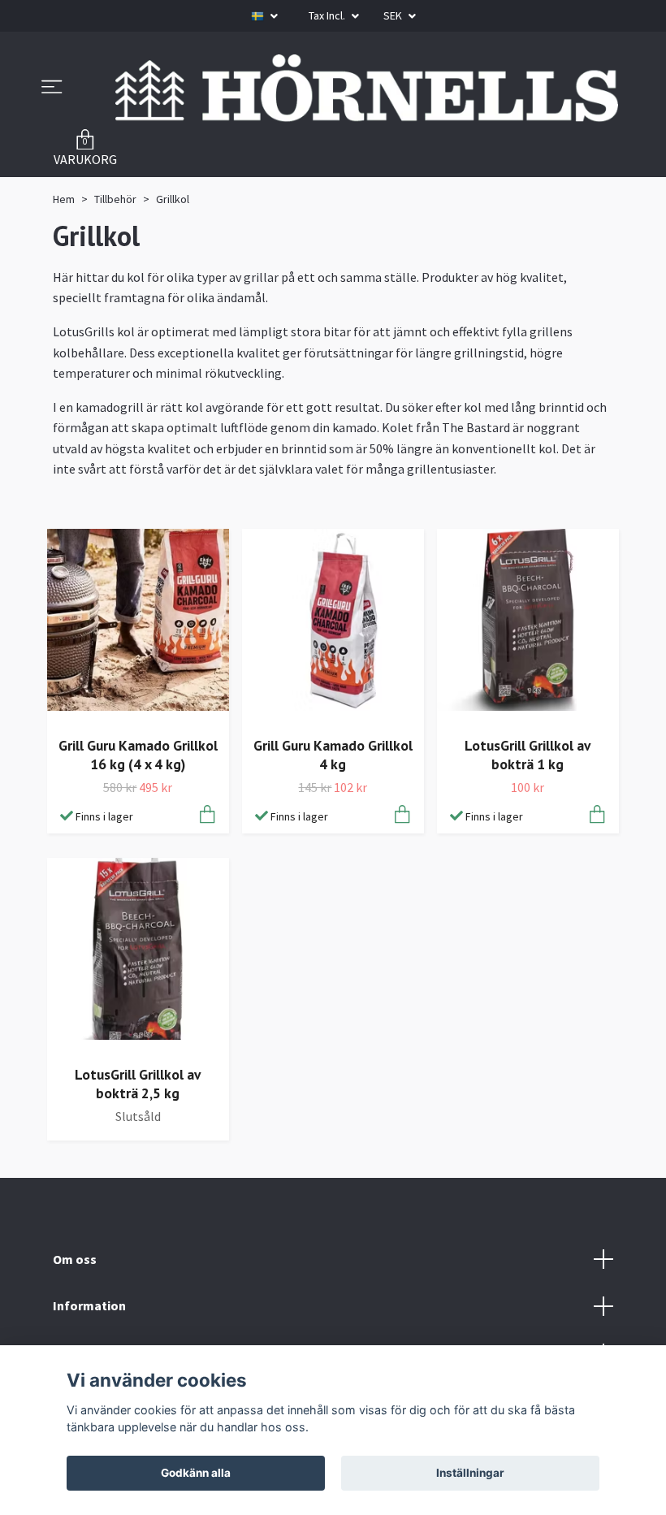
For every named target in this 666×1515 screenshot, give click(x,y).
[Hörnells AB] (367, 88)
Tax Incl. (328, 15)
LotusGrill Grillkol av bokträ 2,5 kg (138, 1083)
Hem (64, 199)
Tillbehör (115, 199)
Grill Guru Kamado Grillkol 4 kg (333, 754)
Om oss (75, 1259)
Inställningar (470, 1472)
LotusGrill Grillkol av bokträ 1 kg (527, 754)
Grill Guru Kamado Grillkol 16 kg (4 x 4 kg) (138, 754)
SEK (393, 15)
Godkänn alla (196, 1472)
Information (89, 1305)
